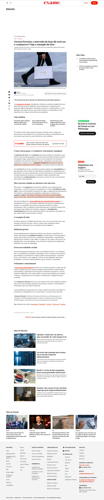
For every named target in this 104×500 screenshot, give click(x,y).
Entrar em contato (84, 465)
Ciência (22, 467)
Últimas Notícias (10, 453)
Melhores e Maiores (52, 483)
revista (67, 451)
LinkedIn (81, 453)
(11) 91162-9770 (86, 467)
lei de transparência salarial (53, 497)
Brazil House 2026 (52, 453)
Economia (8, 466)
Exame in (67, 457)
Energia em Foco (51, 465)
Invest (7, 479)
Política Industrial (52, 476)
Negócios (8, 482)
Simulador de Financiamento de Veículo (36, 478)
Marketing (23, 453)
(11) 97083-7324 (86, 488)
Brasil (7, 461)
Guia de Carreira (36, 459)
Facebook (81, 458)
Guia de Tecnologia (37, 453)
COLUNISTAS (9, 485)
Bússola (10, 9)
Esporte (22, 456)
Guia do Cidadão (36, 451)
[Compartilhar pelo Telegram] (9, 100)
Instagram (82, 456)
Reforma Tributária (52, 451)
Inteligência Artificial (9, 475)
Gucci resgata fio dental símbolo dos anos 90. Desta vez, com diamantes (39, 122)
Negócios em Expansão (53, 488)
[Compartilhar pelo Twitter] (9, 103)
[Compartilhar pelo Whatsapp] (9, 92)
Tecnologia (23, 461)
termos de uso (17, 497)
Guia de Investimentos (38, 456)
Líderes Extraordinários (53, 470)
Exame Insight (10, 472)
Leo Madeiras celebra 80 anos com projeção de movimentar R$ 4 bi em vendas (88, 60)
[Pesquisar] (11, 3)
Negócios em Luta (52, 473)
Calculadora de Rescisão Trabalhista (37, 468)
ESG (7, 469)
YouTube (81, 450)
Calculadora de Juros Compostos (37, 472)
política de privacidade (39, 497)
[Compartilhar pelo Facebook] (9, 95)
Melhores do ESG (51, 486)
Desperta (67, 462)
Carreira (8, 464)
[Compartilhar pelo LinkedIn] (9, 97)
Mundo (22, 447)
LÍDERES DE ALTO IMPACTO (11, 457)
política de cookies (27, 497)
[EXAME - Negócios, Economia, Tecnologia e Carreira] (52, 3)
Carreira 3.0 (68, 460)
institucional (9, 497)
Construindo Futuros (52, 462)
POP (21, 470)
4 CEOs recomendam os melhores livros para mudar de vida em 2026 (88, 67)
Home (15, 38)
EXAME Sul (50, 456)
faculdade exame (70, 447)
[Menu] (7, 3)
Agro (66, 474)
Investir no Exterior (52, 467)
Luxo (32, 312)
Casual (22, 450)
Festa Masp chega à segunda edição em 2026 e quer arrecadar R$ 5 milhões (22, 122)
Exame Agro (23, 458)
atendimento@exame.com (86, 473)
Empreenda (68, 476)
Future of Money (24, 464)
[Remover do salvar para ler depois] (9, 109)
